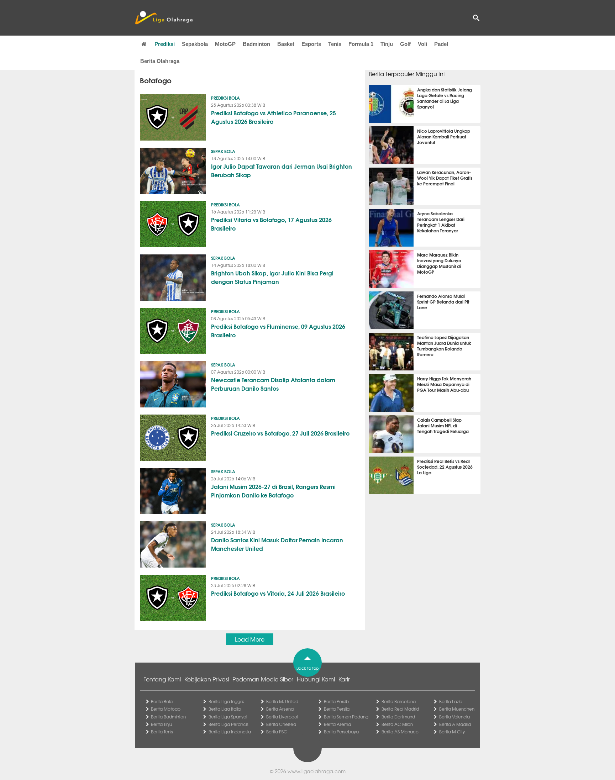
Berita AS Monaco (400, 731)
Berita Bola (162, 701)
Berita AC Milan (397, 724)
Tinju (386, 44)
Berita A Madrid (455, 724)
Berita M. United (282, 701)
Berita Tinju (161, 724)
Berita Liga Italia (225, 709)
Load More (249, 639)
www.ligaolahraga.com (317, 771)
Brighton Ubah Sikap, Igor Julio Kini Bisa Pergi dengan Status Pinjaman (272, 277)
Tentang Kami (162, 679)
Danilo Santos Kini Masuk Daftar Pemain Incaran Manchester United (277, 544)
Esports (311, 44)
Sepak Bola (223, 151)
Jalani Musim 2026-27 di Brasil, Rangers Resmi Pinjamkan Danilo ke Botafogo (273, 490)
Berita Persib (336, 701)
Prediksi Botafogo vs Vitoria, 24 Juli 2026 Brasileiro (278, 593)
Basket (285, 44)
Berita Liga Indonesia (230, 731)
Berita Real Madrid (400, 709)
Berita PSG (276, 731)
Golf (405, 44)
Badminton (256, 44)
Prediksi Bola (225, 97)
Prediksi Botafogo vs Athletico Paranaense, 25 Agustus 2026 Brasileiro (273, 117)
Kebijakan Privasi (206, 679)
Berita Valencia (454, 716)
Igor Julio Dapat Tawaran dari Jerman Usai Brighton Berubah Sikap (281, 170)
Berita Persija (336, 709)
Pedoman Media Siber (262, 679)
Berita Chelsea (281, 724)
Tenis (334, 44)
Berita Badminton (168, 716)
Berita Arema (337, 724)
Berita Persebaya (341, 731)
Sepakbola (195, 44)
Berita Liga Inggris (226, 701)
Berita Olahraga (159, 61)
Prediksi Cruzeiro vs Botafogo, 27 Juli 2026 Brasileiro (280, 432)
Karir (344, 679)
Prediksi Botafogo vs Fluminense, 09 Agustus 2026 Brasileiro (278, 330)
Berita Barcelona (399, 701)
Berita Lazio (450, 701)
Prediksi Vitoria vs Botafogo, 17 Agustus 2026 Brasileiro (271, 223)
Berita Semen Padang (346, 716)
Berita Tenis (162, 731)
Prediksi (164, 44)
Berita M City (452, 731)
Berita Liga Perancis (228, 724)
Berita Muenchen (456, 709)
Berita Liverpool (282, 716)
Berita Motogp (165, 709)
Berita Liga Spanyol (228, 716)
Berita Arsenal (280, 709)
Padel (441, 44)
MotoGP (225, 44)
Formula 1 (360, 44)
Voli (422, 44)
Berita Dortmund (398, 716)
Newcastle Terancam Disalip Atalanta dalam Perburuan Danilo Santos (273, 383)
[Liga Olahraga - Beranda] (164, 18)
